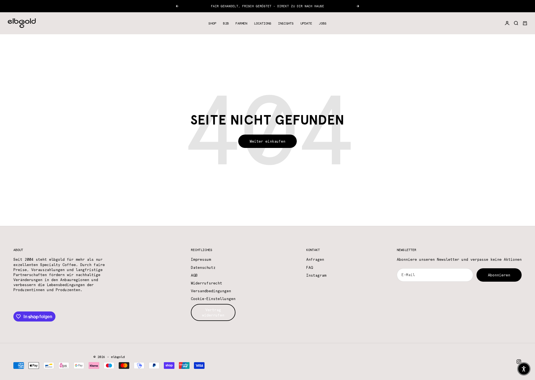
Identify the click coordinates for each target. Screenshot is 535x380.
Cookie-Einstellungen (213, 298)
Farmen (241, 23)
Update (306, 23)
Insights (286, 23)
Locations (262, 23)
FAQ (309, 267)
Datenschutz (203, 267)
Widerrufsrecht (206, 283)
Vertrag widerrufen (213, 312)
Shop (212, 23)
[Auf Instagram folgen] (519, 361)
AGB (194, 275)
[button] (524, 369)
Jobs (323, 23)
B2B (226, 23)
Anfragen (315, 259)
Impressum (201, 259)
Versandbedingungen (211, 290)
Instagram (316, 275)
